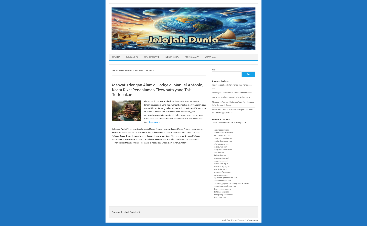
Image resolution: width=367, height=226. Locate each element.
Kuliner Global (172, 57)
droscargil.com (220, 197)
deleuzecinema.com (222, 189)
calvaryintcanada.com (223, 138)
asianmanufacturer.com (223, 133)
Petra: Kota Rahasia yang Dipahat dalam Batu (231, 97)
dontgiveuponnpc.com (223, 195)
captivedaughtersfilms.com (225, 178)
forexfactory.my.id (222, 166)
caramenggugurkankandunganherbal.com (231, 183)
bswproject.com (221, 175)
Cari (213, 70)
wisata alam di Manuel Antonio (175, 143)
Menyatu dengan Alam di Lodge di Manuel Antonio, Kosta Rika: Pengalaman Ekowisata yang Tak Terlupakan (157, 90)
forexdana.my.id (221, 161)
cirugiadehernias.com (223, 149)
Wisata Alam (210, 57)
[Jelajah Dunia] (183, 49)
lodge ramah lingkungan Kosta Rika (159, 136)
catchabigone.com (221, 144)
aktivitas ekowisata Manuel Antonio (147, 129)
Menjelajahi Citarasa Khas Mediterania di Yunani (232, 93)
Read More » (154, 122)
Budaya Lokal (132, 57)
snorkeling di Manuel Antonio (188, 139)
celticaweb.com (220, 147)
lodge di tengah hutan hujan (132, 136)
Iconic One (226, 220)
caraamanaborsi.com (222, 180)
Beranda (116, 57)
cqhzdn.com (219, 152)
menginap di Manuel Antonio (188, 136)
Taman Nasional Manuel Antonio (125, 143)
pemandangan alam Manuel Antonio (127, 139)
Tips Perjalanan (192, 57)
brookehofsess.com (222, 172)
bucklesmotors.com (222, 135)
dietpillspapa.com (221, 192)
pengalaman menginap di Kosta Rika (159, 139)
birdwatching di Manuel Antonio (177, 129)
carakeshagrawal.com (223, 141)
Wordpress (253, 220)
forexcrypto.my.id (221, 158)
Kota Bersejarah (151, 57)
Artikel (124, 129)
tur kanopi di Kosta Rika (151, 143)
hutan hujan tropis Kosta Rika (134, 132)
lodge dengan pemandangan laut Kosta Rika (166, 132)
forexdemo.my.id (221, 163)
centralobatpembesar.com (225, 186)
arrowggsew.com (221, 130)
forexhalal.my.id (220, 169)
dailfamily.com (220, 155)
